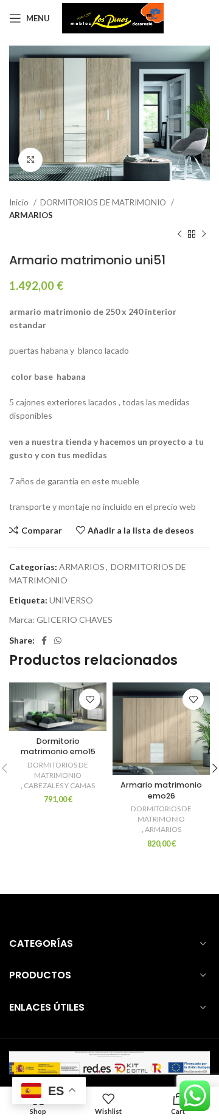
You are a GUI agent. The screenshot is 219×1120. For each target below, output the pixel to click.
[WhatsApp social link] (57, 640)
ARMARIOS (31, 215)
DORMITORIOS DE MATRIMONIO (104, 202)
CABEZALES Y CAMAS (59, 785)
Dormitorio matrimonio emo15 (58, 746)
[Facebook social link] (44, 640)
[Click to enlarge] (30, 160)
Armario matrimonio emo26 (161, 790)
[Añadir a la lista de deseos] (89, 699)
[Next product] (204, 234)
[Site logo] (113, 17)
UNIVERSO (71, 600)
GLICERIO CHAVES (74, 619)
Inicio (19, 202)
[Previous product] (179, 234)
